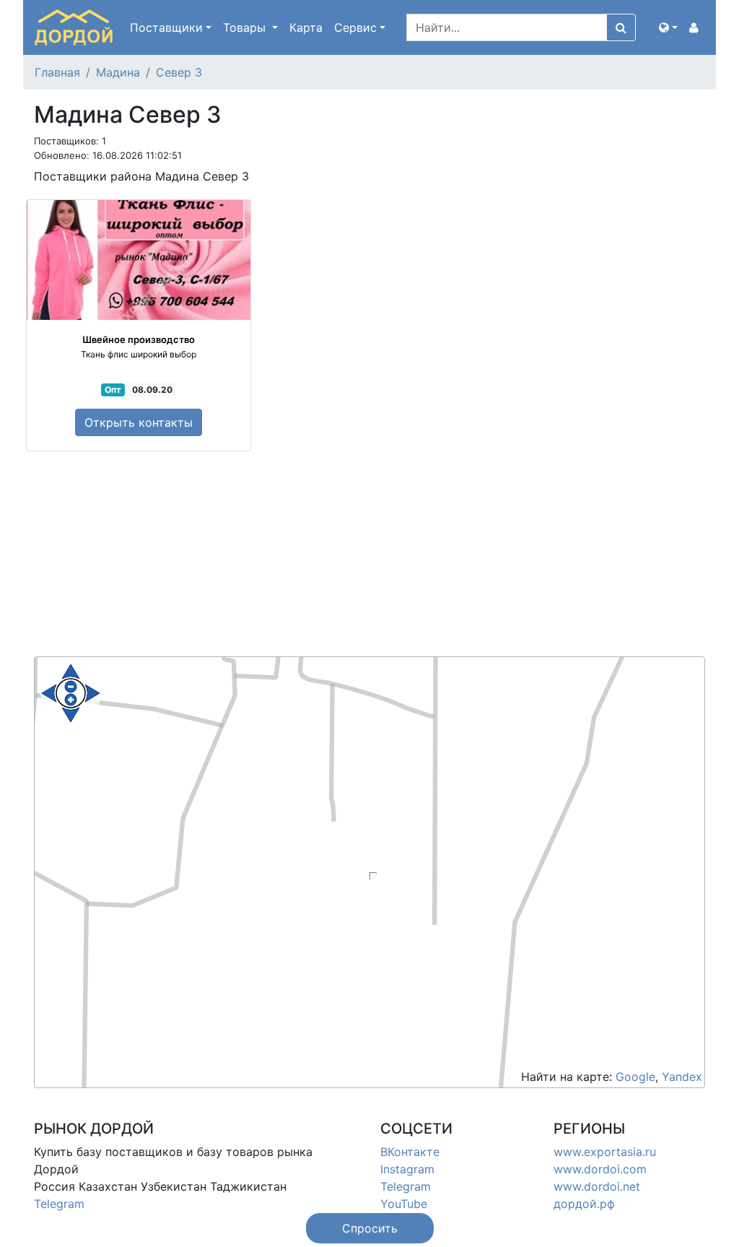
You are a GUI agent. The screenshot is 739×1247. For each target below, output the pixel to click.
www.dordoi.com (600, 1169)
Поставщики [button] (166, 27)
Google (635, 1076)
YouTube (403, 1203)
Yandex (682, 1076)
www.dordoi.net (597, 1186)
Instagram (407, 1169)
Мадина (118, 72)
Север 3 (179, 72)
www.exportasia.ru (605, 1151)
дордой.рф (584, 1203)
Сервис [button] (355, 27)
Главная (57, 72)
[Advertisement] (369, 555)
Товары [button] (246, 27)
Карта (306, 27)
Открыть (138, 422)
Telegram (59, 1203)
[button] (668, 27)
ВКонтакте (410, 1151)
